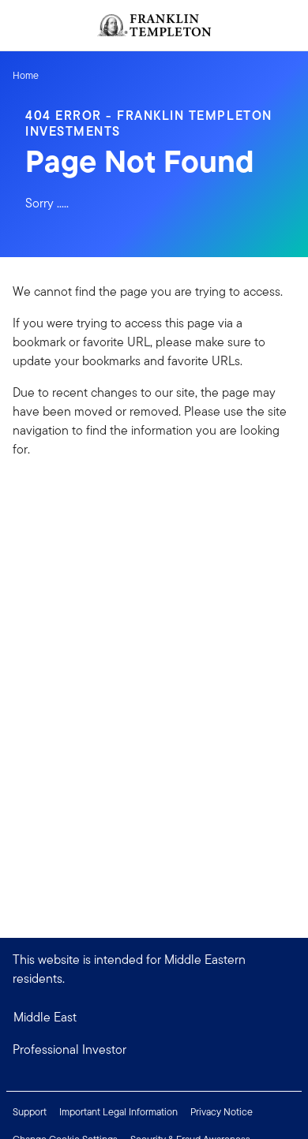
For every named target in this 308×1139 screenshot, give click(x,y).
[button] (154, 1050)
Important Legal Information (118, 1111)
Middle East (45, 1017)
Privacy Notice (221, 1111)
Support (30, 1111)
